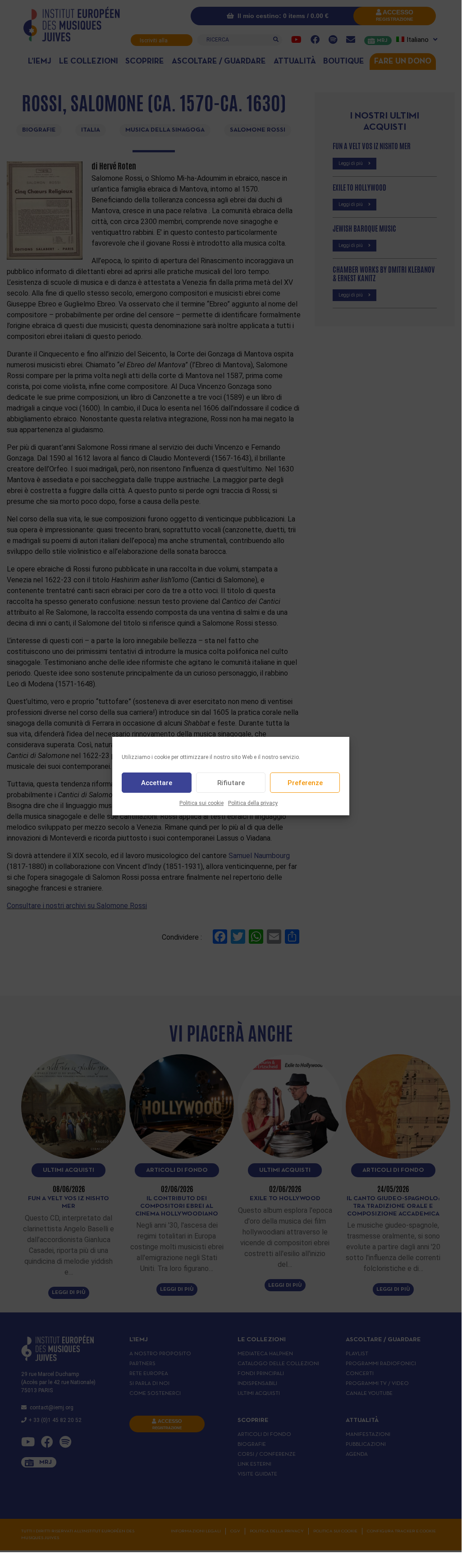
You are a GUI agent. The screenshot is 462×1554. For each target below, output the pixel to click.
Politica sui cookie (201, 803)
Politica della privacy (253, 803)
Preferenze (305, 783)
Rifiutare (231, 783)
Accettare (156, 783)
